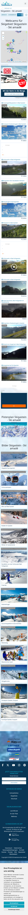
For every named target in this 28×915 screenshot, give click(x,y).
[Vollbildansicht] (3, 33)
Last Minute (14, 811)
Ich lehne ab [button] (14, 906)
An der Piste (14, 814)
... (1, 8)
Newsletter (21, 852)
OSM (13, 61)
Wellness (14, 816)
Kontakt (21, 850)
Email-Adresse (14, 776)
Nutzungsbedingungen (10, 850)
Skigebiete (14, 796)
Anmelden (15, 783)
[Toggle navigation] (25, 3)
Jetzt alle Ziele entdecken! (14, 94)
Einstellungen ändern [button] (14, 909)
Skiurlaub (14, 799)
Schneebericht (12, 14)
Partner (4, 852)
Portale (10, 852)
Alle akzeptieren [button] (14, 903)
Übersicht (4, 14)
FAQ (15, 852)
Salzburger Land (8, 8)
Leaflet (9, 61)
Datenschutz (18, 848)
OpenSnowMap (18, 61)
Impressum (8, 848)
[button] (13, 40)
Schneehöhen (14, 793)
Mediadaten (13, 854)
